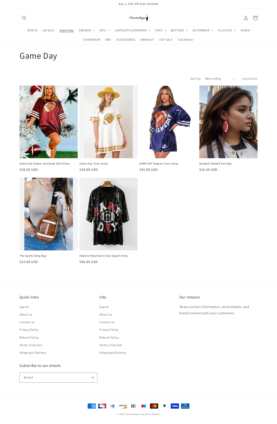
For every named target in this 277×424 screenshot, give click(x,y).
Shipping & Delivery (32, 353)
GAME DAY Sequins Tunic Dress (158, 163)
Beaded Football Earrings (215, 163)
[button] (24, 18)
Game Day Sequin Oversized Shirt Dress (44, 163)
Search (24, 307)
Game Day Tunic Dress (93, 163)
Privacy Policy (28, 330)
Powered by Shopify (149, 414)
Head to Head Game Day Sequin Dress (103, 256)
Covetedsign (132, 414)
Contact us (27, 322)
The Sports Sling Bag (32, 256)
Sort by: (195, 79)
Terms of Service (30, 345)
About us (25, 314)
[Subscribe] (92, 377)
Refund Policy (29, 337)
